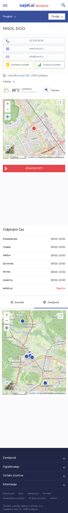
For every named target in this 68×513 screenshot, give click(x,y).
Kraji (21, 493)
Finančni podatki (52, 64)
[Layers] (9, 149)
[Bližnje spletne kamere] (46, 90)
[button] (7, 117)
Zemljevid (53, 302)
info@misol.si (36, 56)
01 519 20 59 (36, 40)
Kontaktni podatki (20, 64)
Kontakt (47, 493)
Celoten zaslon (59, 102)
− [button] (7, 109)
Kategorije (33, 493)
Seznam (19, 302)
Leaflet (31, 157)
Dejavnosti (8, 493)
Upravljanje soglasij (13, 498)
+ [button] (7, 103)
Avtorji (53, 498)
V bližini (7, 81)
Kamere (55, 90)
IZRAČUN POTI (34, 168)
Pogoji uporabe (37, 498)
